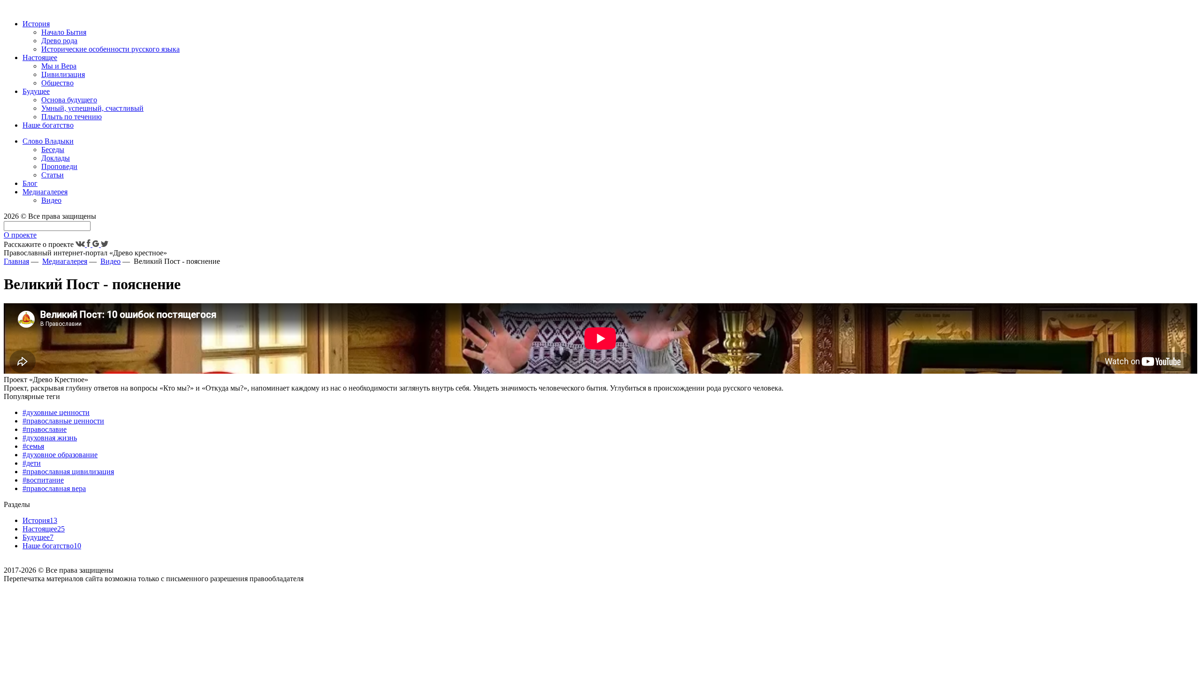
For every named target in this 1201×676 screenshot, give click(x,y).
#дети (32, 463)
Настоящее (40, 57)
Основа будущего (69, 100)
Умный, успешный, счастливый (92, 108)
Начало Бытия (63, 32)
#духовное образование (60, 455)
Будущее (36, 91)
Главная (16, 261)
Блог (30, 183)
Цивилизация (63, 74)
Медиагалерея (45, 192)
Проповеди (59, 166)
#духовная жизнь (50, 438)
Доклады (55, 158)
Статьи (52, 175)
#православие (45, 429)
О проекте (20, 235)
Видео (51, 200)
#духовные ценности (56, 412)
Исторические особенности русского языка (110, 49)
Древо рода (59, 41)
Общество (57, 83)
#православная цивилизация (68, 472)
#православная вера (54, 488)
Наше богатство (48, 125)
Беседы (52, 150)
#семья (33, 446)
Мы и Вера (58, 66)
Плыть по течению (71, 117)
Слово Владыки (48, 141)
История (36, 24)
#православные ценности (63, 421)
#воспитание (43, 480)
